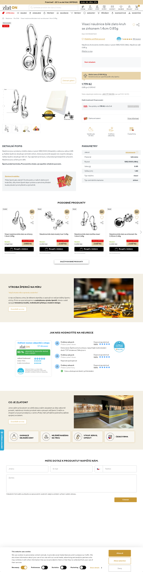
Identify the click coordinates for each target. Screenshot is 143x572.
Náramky (91, 13)
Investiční (136, 13)
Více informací (133, 118)
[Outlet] (19, 221)
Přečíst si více (87, 51)
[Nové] (54, 221)
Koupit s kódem (21, 249)
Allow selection (120, 561)
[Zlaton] (10, 7)
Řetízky (77, 13)
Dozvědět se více (17, 309)
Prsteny (50, 13)
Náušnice (64, 13)
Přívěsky (105, 13)
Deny (120, 568)
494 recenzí (137, 39)
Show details (94, 568)
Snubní (23, 13)
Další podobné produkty (71, 262)
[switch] (44, 567)
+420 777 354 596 (108, 94)
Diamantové (120, 13)
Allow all (120, 553)
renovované (130, 152)
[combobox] (53, 7)
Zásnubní (37, 13)
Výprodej (10, 13)
